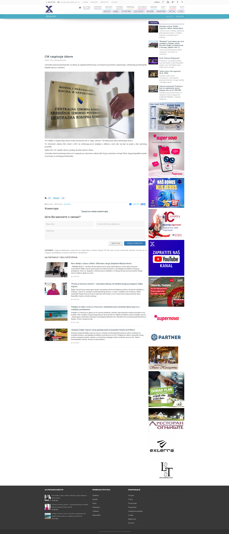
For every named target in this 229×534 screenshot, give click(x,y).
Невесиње (96, 507)
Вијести (107, 11)
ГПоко (180, 11)
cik (63, 198)
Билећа (95, 499)
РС (49, 198)
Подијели (135, 204)
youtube (168, 2)
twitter (172, 2)
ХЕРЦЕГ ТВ (170, 16)
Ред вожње (132, 507)
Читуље (172, 11)
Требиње (95, 495)
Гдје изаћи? (139, 11)
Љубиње (95, 511)
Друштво (67, 204)
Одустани (116, 243)
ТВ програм (126, 11)
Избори (56, 198)
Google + (163, 2)
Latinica (157, 2)
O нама (130, 515)
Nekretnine (161, 11)
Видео (116, 11)
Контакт (131, 523)
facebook (177, 2)
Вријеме (150, 11)
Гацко (94, 503)
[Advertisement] (96, 37)
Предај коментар (135, 243)
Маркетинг (132, 519)
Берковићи (96, 515)
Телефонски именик (135, 511)
